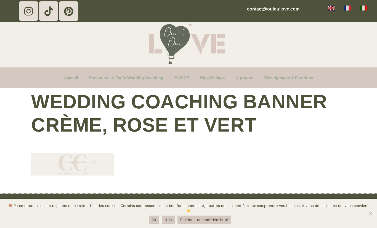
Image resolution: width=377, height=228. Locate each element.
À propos (244, 77)
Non (168, 219)
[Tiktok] (48, 11)
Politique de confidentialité (204, 219)
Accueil (71, 77)
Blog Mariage (212, 77)
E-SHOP (181, 77)
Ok (154, 219)
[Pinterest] (68, 11)
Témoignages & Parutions (288, 77)
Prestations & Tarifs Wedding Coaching (126, 77)
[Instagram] (28, 11)
